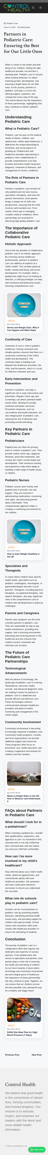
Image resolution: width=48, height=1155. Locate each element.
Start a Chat (39, 1150)
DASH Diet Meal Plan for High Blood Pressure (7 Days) (22, 1033)
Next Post (37, 1055)
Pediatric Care (12, 23)
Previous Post (12, 1055)
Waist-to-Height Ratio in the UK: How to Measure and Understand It (23, 799)
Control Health (20, 1084)
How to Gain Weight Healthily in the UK (23, 555)
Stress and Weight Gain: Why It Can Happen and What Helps (23, 329)
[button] (33, 8)
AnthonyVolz (25, 27)
